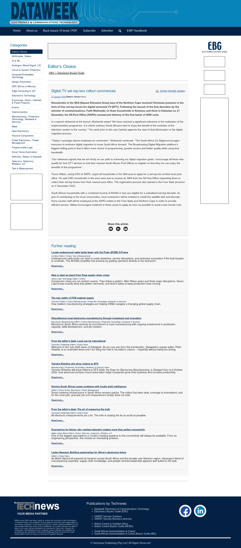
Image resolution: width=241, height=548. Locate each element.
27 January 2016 (58, 97)
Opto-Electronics (20, 131)
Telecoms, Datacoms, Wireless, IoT (23, 162)
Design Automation (21, 81)
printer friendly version (172, 91)
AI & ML (16, 60)
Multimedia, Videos (21, 56)
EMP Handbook (137, 30)
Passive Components (23, 135)
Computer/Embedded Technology (22, 76)
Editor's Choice (19, 51)
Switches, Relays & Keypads (27, 156)
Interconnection (20, 112)
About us (31, 30)
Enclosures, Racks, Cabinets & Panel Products (27, 101)
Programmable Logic (22, 147)
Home (17, 30)
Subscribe (89, 30)
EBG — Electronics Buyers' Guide (66, 73)
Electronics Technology (24, 95)
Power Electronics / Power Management (25, 141)
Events (15, 107)
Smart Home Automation (24, 152)
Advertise (107, 30)
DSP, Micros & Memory (24, 86)
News (14, 126)
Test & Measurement (22, 168)
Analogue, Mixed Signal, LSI (26, 65)
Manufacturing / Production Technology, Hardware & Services (25, 119)
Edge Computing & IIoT (24, 91)
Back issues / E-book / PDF (60, 30)
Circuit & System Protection (26, 70)
